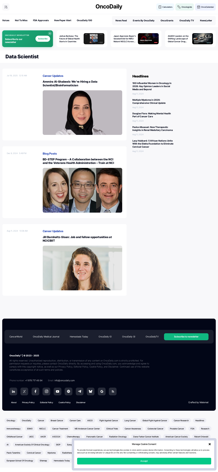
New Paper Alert (62, 20)
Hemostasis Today (79, 336)
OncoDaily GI (128, 336)
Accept (144, 461)
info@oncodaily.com (65, 380)
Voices (5, 20)
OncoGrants (167, 20)
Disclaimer (80, 402)
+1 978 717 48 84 (34, 380)
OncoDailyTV (152, 336)
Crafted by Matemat (198, 402)
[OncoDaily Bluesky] (90, 391)
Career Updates (53, 76)
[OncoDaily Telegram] (79, 391)
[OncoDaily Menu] (5, 7)
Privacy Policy (28, 402)
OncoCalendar (207, 7)
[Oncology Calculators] (160, 7)
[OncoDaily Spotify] (68, 391)
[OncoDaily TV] (57, 391)
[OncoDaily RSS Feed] (113, 391)
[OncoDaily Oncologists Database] (179, 7)
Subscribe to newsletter (186, 336)
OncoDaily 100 (84, 20)
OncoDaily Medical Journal (46, 336)
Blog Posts (50, 153)
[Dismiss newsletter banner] (50, 33)
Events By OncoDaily (143, 20)
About (13, 402)
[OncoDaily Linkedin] (13, 391)
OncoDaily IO (105, 336)
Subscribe (42, 38)
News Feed (121, 20)
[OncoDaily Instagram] (46, 391)
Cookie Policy (65, 402)
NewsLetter (206, 20)
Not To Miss (21, 20)
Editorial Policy (46, 402)
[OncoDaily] (109, 7)
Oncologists (187, 7)
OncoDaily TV (186, 20)
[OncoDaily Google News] (102, 391)
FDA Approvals (41, 20)
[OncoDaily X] (24, 391)
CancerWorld (15, 336)
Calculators (167, 7)
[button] (209, 444)
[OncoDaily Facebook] (35, 391)
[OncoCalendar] (198, 7)
